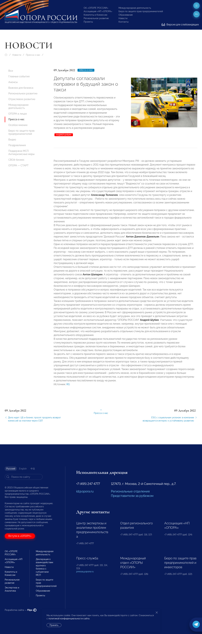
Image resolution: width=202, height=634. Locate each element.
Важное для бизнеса (20, 87)
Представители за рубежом (132, 496)
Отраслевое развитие (21, 99)
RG (68, 384)
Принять (54, 625)
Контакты (123, 22)
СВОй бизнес (16, 159)
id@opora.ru (85, 491)
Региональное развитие (96, 18)
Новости (123, 18)
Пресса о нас (33, 55)
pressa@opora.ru (85, 571)
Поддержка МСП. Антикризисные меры (21, 152)
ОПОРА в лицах (17, 113)
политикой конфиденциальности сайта (68, 618)
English (23, 468)
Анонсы (13, 82)
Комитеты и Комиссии (95, 15)
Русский (10, 468)
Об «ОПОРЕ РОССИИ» (96, 8)
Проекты (88, 22)
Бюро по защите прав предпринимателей (141, 11)
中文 (33, 468)
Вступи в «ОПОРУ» (19, 535)
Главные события (19, 76)
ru (196, 14)
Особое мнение (17, 125)
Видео (12, 139)
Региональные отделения (130, 491)
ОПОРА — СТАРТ (18, 165)
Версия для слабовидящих (182, 24)
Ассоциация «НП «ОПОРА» (98, 11)
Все (10, 70)
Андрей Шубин (63, 135)
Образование (126, 15)
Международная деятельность (135, 8)
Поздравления (17, 145)
